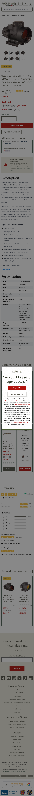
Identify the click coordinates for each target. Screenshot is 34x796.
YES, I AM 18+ (17, 388)
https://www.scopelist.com (11, 401)
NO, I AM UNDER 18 (17, 394)
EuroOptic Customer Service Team (20, 422)
